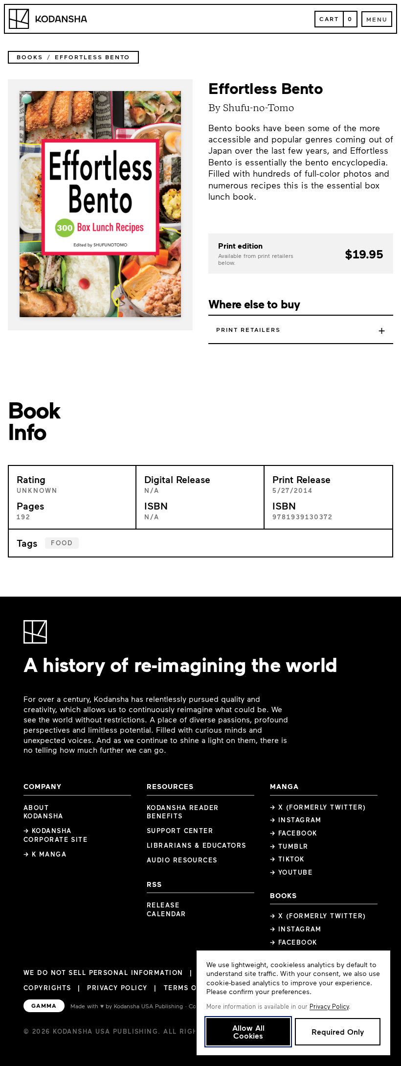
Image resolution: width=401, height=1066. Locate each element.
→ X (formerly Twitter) (318, 807)
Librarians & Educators (196, 845)
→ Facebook (293, 833)
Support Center (180, 830)
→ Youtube (291, 872)
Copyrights (47, 988)
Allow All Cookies (248, 1031)
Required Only (338, 1031)
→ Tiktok (287, 859)
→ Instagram (296, 820)
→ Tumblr (289, 846)
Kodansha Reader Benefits (183, 812)
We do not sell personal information (103, 972)
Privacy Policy (117, 988)
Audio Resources (182, 860)
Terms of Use (191, 988)
